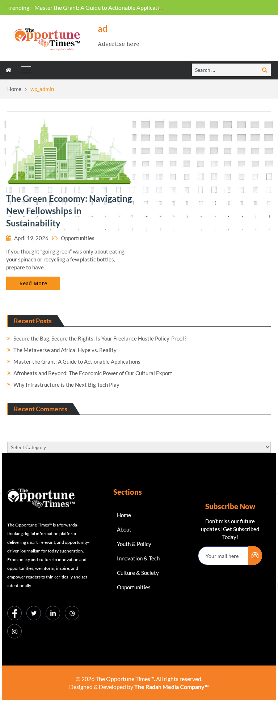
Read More (33, 283)
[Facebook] (14, 613)
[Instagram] (14, 631)
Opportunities (77, 238)
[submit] (255, 555)
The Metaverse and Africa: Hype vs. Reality (65, 350)
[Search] (264, 70)
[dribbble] (72, 613)
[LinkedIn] (53, 613)
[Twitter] (33, 613)
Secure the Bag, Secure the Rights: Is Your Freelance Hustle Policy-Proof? (99, 338)
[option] (99, 8)
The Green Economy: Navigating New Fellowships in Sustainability (69, 210)
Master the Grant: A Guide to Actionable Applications (101, 7)
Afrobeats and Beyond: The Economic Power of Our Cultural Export (92, 373)
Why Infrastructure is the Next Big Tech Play (66, 384)
